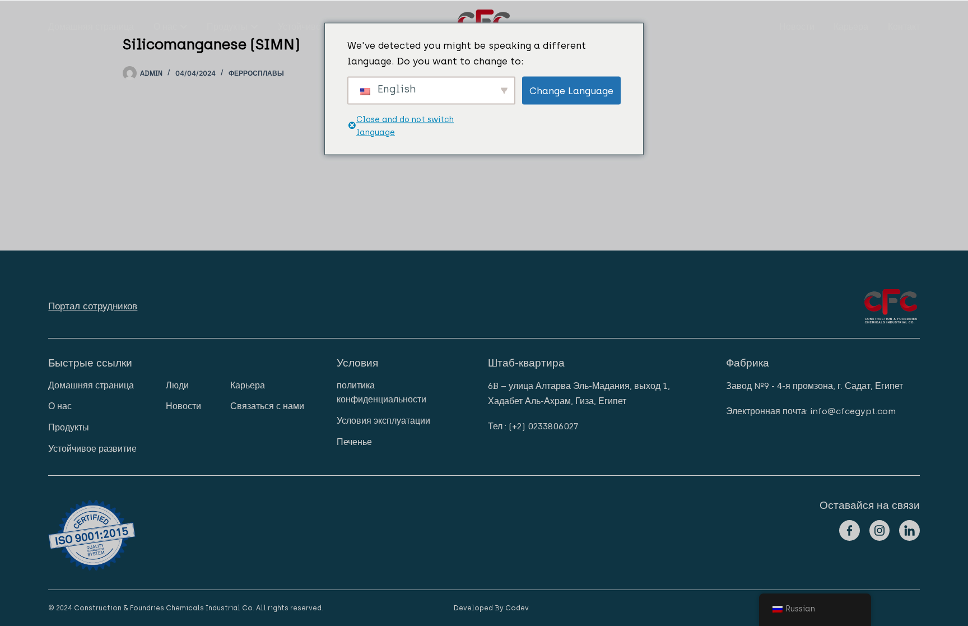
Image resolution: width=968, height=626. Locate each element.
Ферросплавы (256, 73)
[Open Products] (254, 26)
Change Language (571, 90)
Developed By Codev (491, 608)
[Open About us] (184, 26)
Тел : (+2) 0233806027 (533, 426)
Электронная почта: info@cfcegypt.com (811, 411)
